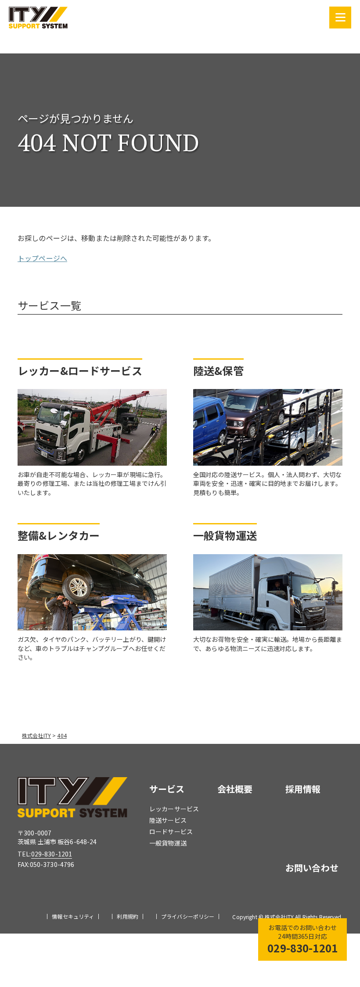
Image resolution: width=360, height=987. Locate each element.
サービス (167, 788)
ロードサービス (171, 831)
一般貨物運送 (168, 842)
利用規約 (127, 916)
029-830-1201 (51, 853)
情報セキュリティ (73, 916)
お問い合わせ (311, 867)
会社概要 (235, 788)
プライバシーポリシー (187, 916)
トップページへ (42, 258)
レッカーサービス (174, 808)
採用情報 (303, 788)
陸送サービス (168, 820)
